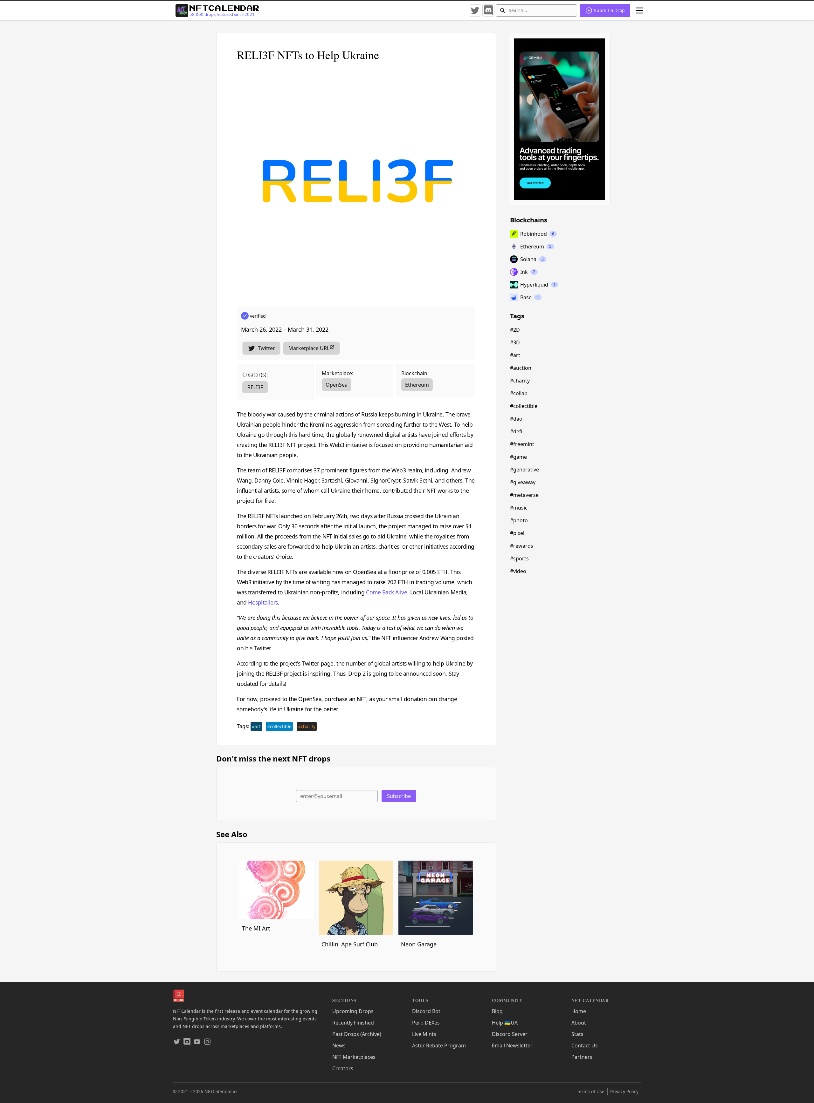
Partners (581, 1056)
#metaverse (524, 494)
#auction (520, 367)
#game (518, 456)
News (339, 1045)
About (578, 1022)
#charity (306, 726)
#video (518, 571)
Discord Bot (426, 1011)
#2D (515, 329)
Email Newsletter (512, 1045)
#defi (516, 431)
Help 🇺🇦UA (505, 1022)
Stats (577, 1034)
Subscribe (399, 796)
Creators (342, 1068)
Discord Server (510, 1034)
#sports (519, 558)
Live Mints (424, 1034)
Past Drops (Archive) (356, 1034)
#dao (516, 418)
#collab (519, 393)
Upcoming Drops (353, 1011)
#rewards (521, 545)
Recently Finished (353, 1022)
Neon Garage (419, 944)
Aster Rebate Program (439, 1045)
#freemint (522, 444)
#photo (519, 520)
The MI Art (256, 928)
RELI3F (255, 387)
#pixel (517, 533)
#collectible (279, 726)
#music (519, 507)
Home (578, 1011)
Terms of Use (590, 1091)
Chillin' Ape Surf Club (349, 944)
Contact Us (584, 1045)
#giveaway (522, 482)
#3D (515, 342)
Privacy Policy (624, 1091)
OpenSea (337, 384)
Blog (497, 1011)
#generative (524, 469)
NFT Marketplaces (354, 1056)
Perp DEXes (426, 1022)
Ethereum (417, 384)
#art (256, 726)
